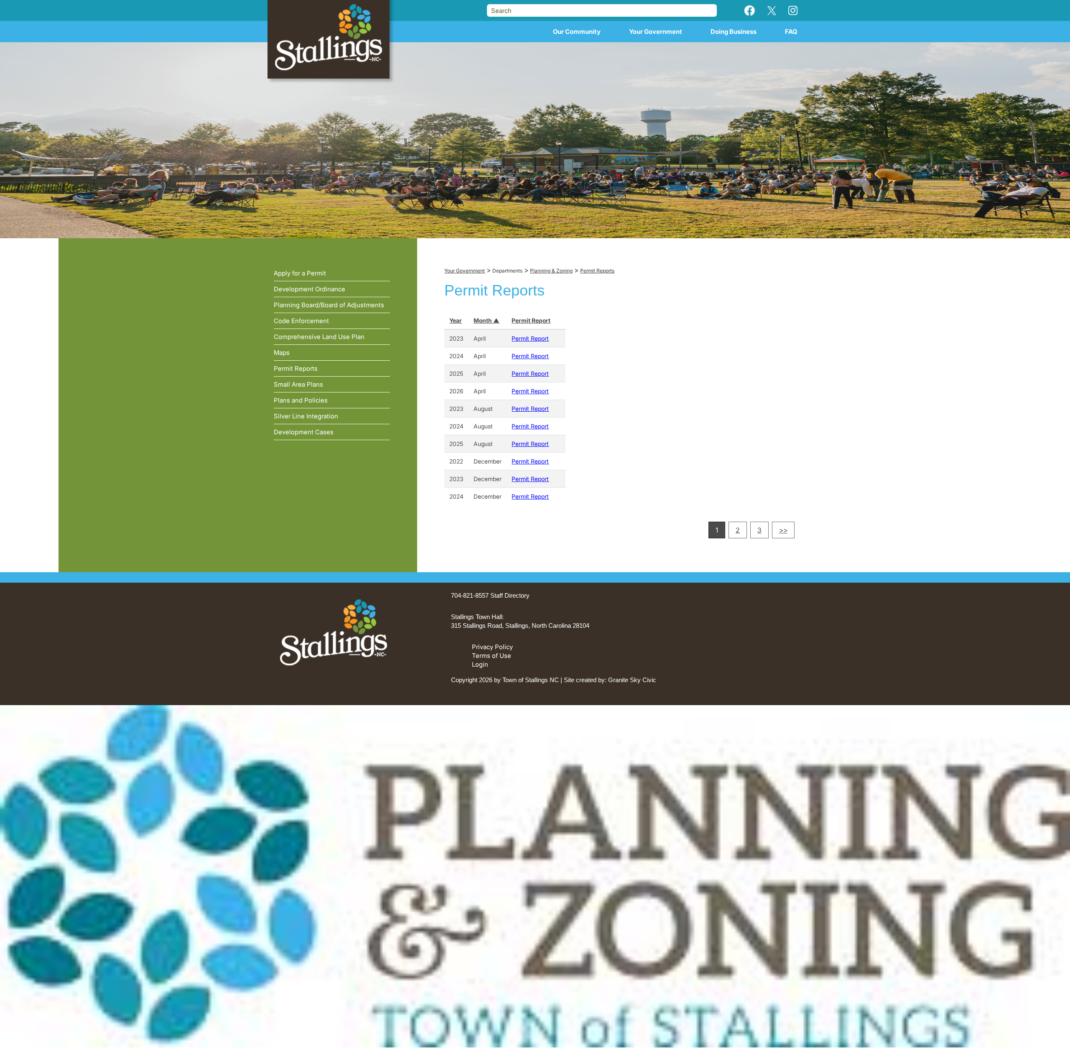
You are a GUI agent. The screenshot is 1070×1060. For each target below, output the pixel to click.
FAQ (791, 32)
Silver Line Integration (306, 416)
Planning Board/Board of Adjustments (329, 305)
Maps (282, 353)
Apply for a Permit (300, 273)
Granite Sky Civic (632, 679)
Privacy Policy (492, 647)
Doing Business (734, 32)
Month (483, 320)
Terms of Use (491, 656)
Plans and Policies (301, 400)
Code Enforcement (301, 321)
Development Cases (304, 432)
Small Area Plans (298, 384)
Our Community (577, 32)
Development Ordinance (309, 289)
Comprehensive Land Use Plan (319, 337)
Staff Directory (510, 595)
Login (480, 664)
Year (455, 320)
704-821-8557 (470, 595)
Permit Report (531, 320)
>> (783, 530)
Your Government (655, 32)
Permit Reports (296, 368)
